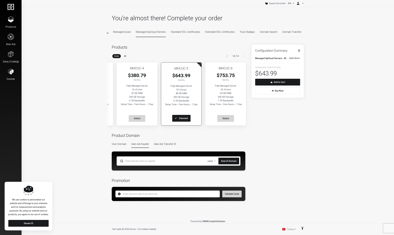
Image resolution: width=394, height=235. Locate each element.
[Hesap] (300, 3)
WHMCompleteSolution (214, 221)
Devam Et (28, 223)
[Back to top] (302, 228)
